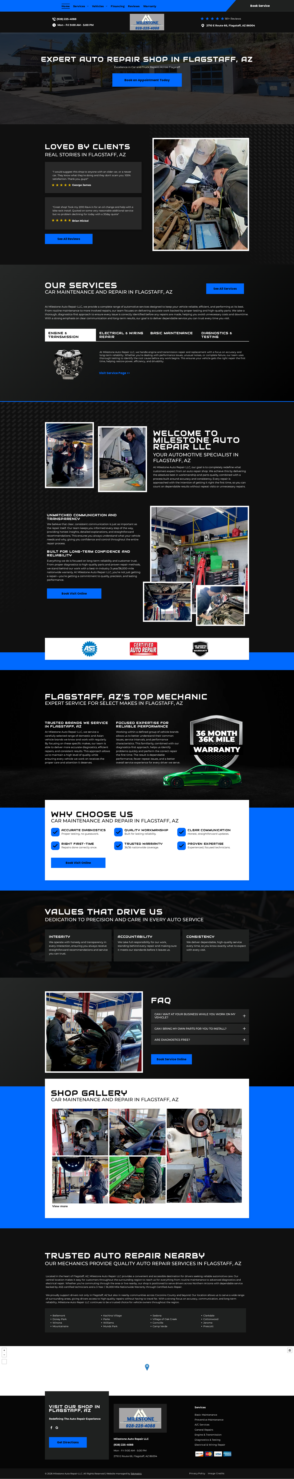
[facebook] (51, 1428)
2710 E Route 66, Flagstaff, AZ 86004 (230, 25)
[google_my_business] (56, 1428)
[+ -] (147, 1371)
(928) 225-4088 (66, 19)
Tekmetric (136, 1473)
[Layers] (290, 1350)
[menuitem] (67, 6)
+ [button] (4, 1350)
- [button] (4, 1355)
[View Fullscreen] (4, 1361)
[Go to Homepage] (147, 15)
